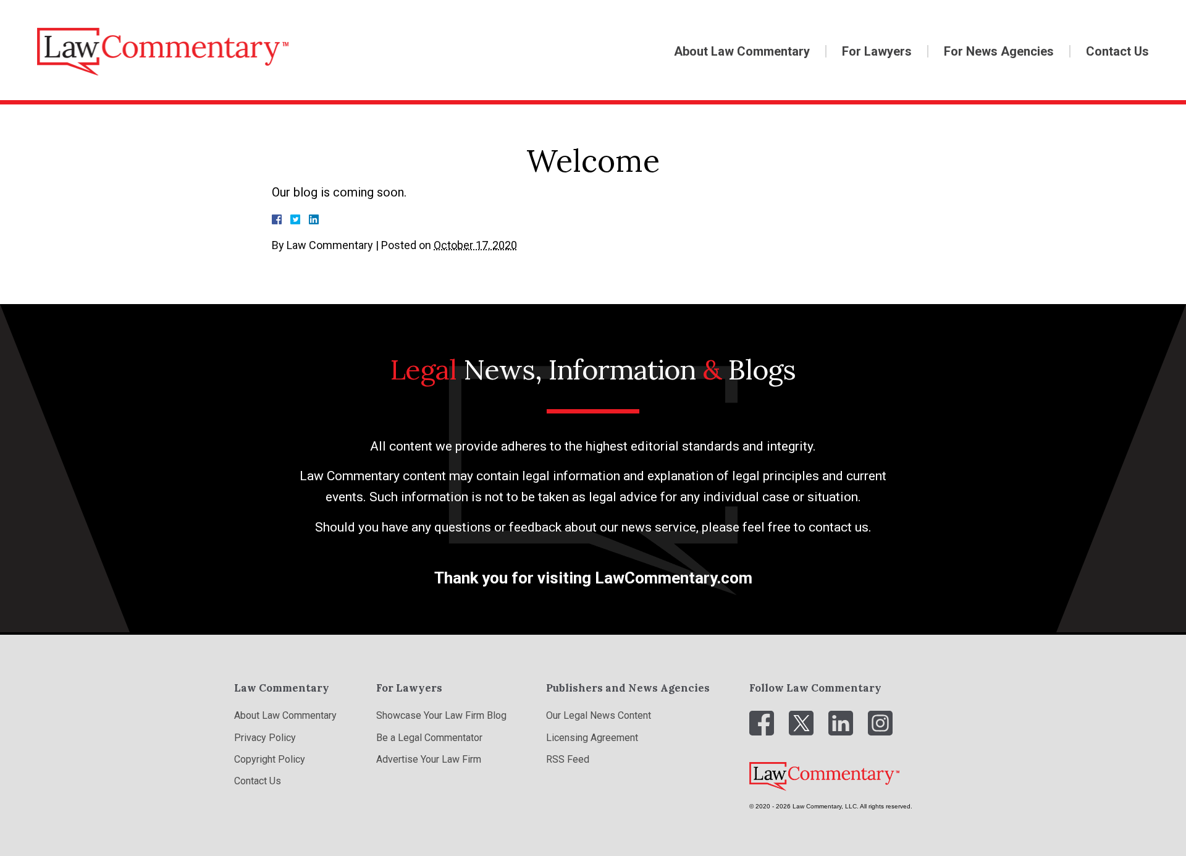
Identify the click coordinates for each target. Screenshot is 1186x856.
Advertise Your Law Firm (428, 759)
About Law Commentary (742, 51)
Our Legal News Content (598, 715)
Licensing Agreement (592, 738)
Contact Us (1117, 51)
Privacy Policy (265, 738)
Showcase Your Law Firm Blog (441, 715)
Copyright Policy (269, 759)
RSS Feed (567, 759)
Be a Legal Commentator (429, 738)
